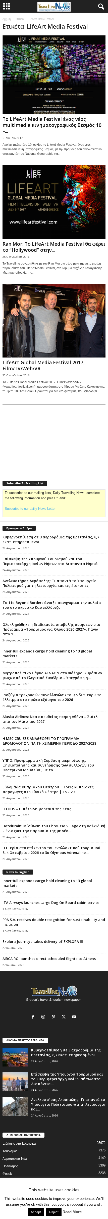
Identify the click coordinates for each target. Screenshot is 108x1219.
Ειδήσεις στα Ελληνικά (19, 1143)
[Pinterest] (54, 1017)
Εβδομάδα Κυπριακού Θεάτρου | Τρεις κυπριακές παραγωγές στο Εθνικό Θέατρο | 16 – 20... (48, 789)
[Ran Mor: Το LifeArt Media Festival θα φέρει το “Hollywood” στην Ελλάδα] (54, 202)
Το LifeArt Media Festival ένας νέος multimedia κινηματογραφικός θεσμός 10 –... (52, 125)
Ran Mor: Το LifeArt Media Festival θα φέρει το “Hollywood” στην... (54, 247)
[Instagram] (44, 1017)
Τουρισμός (10, 1151)
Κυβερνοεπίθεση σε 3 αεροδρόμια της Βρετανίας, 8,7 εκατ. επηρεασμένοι (66, 1052)
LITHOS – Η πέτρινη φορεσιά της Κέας (37, 808)
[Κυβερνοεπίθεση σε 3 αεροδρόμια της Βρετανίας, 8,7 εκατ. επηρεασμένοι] (15, 1057)
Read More (72, 1212)
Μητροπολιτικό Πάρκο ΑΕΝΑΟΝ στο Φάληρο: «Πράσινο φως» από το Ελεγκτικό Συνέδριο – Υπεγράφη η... (52, 675)
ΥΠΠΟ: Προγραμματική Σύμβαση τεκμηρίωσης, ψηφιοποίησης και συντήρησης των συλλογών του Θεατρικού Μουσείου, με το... (48, 765)
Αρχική (7, 19)
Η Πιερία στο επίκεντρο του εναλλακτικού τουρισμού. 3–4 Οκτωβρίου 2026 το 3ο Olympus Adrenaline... (52, 850)
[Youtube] (74, 1017)
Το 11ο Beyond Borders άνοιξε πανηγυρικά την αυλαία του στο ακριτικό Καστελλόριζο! (52, 605)
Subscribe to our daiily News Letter (30, 509)
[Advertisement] (40, 439)
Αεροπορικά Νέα (15, 1158)
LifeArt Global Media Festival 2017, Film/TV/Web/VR (44, 365)
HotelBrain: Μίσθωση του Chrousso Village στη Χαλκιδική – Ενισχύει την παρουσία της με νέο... (54, 828)
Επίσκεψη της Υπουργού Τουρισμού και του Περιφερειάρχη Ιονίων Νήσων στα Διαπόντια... (67, 1079)
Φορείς (7, 1174)
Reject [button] (54, 1212)
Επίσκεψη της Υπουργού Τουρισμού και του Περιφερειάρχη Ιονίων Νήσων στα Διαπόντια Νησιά (50, 561)
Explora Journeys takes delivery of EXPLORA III (43, 941)
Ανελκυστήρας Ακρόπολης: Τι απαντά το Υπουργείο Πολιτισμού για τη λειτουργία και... (68, 1104)
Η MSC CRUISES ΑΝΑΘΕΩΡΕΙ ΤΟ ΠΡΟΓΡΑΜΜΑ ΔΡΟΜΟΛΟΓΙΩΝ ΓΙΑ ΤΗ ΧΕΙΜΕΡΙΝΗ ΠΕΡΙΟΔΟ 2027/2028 (49, 741)
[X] (65, 1017)
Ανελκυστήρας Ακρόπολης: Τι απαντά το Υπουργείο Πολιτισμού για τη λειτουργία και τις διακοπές (49, 583)
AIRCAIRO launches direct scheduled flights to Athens (49, 958)
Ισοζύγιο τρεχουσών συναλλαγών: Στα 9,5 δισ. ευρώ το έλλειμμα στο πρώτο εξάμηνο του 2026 (52, 697)
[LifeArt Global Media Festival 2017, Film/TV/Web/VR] (54, 321)
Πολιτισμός (10, 1166)
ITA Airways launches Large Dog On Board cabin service (51, 902)
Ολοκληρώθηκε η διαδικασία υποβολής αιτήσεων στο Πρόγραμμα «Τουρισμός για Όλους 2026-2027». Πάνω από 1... (51, 629)
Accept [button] (36, 1212)
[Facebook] (34, 1017)
